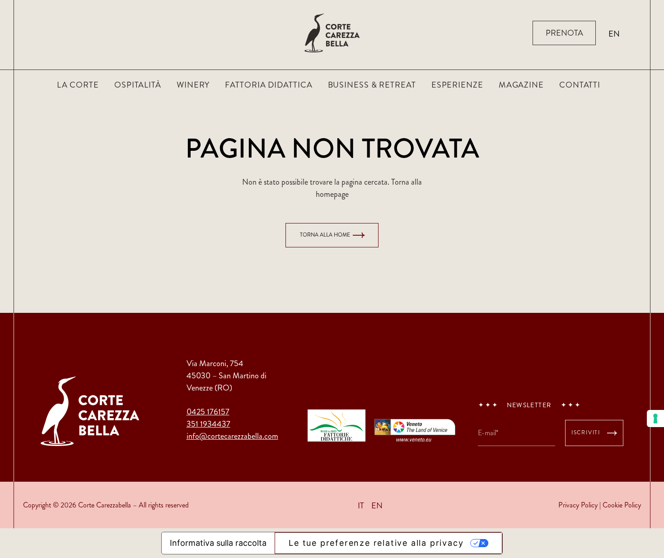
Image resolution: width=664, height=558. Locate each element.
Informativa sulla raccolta (218, 543)
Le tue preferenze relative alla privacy (376, 543)
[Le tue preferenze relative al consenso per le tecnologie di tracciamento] (655, 418)
